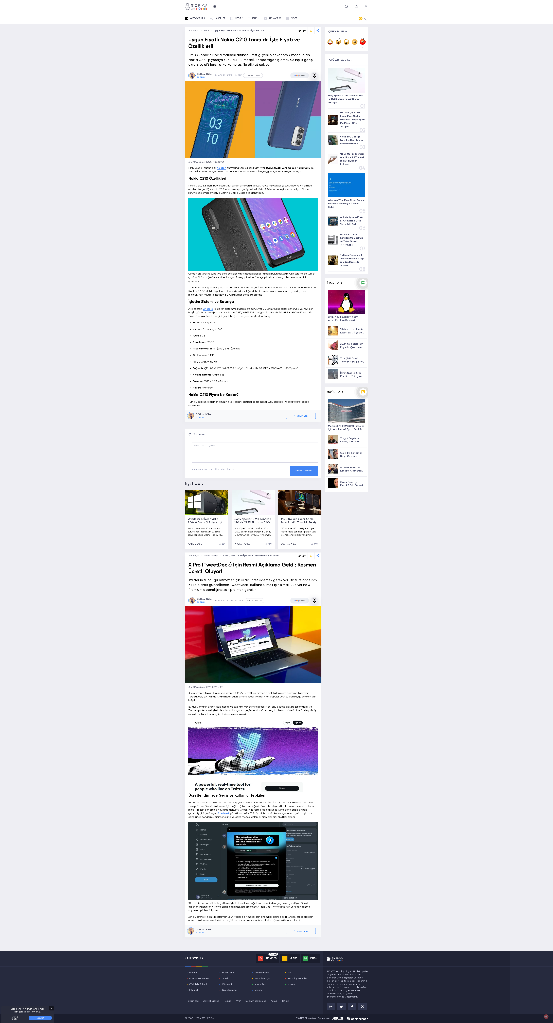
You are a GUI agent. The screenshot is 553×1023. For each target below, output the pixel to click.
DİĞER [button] (293, 18)
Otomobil (227, 984)
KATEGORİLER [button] (197, 18)
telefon (221, 168)
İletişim (285, 1001)
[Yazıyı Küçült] (299, 556)
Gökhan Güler (195, 544)
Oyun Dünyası (229, 990)
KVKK (238, 1001)
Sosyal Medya (211, 556)
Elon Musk (223, 813)
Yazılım (258, 990)
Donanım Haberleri (199, 978)
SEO (290, 973)
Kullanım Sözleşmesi (256, 1001)
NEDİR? (239, 18)
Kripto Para (228, 973)
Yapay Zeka (261, 984)
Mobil (206, 31)
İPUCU (255, 18)
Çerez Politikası (15, 1018)
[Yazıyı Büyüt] (304, 556)
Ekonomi (193, 973)
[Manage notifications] (546, 1016)
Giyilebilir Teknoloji (199, 984)
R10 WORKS (275, 18)
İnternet (193, 990)
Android (208, 309)
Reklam (228, 1001)
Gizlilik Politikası (211, 1001)
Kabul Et (40, 1018)
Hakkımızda (193, 1001)
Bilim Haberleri (262, 973)
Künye (274, 1001)
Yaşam (291, 984)
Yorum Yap (302, 416)
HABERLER (220, 18)
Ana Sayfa (193, 31)
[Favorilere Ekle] (311, 31)
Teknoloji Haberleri (297, 978)
